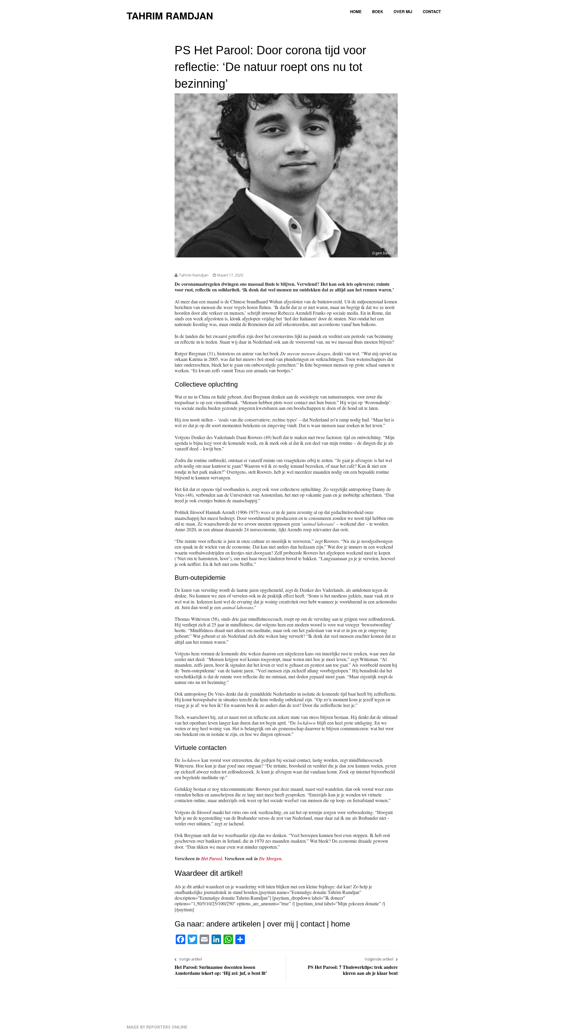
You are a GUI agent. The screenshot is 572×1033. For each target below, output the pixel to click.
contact (312, 923)
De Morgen (270, 858)
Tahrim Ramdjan (170, 15)
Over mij (403, 11)
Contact (432, 11)
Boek (377, 11)
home (340, 923)
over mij (280, 923)
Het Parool (211, 858)
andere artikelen (233, 923)
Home (356, 11)
